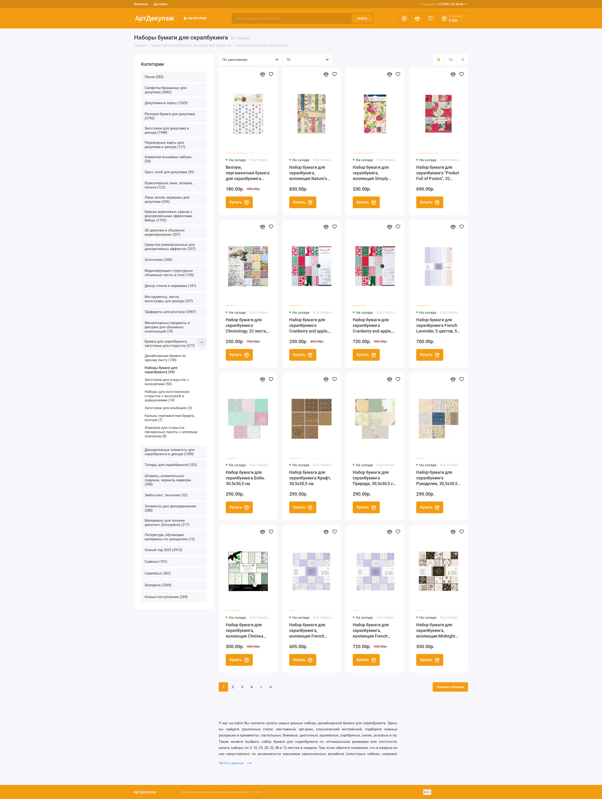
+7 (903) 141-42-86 (441, 4)
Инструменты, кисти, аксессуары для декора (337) (169, 299)
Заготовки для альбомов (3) (168, 408)
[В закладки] (271, 74)
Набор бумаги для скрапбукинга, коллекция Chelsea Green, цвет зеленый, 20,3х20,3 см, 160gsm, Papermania (247, 630)
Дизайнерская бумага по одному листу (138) (165, 358)
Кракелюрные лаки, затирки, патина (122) (169, 185)
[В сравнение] (262, 74)
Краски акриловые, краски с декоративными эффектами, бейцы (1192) (169, 216)
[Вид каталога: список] (450, 59)
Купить (236, 202)
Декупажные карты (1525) (166, 103)
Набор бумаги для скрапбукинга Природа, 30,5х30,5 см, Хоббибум (375, 478)
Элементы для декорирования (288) (170, 508)
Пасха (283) (154, 77)
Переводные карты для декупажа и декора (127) (165, 145)
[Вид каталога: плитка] (438, 59)
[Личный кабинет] (404, 18)
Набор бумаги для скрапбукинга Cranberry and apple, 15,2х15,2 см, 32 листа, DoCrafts (311, 325)
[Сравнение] (417, 18)
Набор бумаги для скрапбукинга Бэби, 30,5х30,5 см (245, 478)
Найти (362, 18)
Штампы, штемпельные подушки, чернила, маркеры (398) (168, 480)
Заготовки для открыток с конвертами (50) (167, 382)
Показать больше (450, 687)
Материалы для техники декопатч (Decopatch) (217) (167, 522)
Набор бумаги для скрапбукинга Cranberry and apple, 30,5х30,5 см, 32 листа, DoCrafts (375, 325)
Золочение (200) (158, 260)
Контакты (141, 4)
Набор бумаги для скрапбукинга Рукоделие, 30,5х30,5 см (436, 478)
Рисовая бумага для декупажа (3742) (170, 116)
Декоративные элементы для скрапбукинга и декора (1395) (169, 452)
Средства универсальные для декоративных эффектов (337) (170, 247)
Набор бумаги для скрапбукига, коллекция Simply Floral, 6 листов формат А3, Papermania (371, 173)
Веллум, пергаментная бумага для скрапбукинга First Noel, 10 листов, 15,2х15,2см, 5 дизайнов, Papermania (248, 173)
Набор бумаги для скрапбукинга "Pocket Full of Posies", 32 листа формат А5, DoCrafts (437, 173)
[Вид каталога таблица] (462, 59)
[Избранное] (430, 18)
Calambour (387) (158, 573)
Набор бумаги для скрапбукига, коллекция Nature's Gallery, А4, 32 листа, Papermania (309, 173)
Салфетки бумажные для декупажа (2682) (165, 90)
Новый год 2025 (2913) (163, 550)
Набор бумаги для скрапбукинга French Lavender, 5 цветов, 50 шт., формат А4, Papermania (437, 325)
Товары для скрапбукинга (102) (171, 465)
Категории (197, 18)
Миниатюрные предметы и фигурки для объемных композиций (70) (167, 327)
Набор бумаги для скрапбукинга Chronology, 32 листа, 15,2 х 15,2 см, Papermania (246, 325)
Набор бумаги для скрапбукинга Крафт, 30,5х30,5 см (310, 478)
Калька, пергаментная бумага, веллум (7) (169, 418)
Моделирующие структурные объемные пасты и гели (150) (169, 273)
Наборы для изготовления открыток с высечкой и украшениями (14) (167, 396)
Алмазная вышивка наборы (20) (168, 159)
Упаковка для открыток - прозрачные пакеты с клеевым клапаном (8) (171, 432)
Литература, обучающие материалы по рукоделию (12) (170, 537)
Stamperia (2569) (158, 585)
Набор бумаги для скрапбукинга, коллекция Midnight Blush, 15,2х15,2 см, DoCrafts (435, 630)
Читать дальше (232, 763)
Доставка (160, 4)
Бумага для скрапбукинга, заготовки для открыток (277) (170, 343)
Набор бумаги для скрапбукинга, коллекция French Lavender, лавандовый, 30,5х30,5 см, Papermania (375, 630)
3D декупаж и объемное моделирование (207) (165, 232)
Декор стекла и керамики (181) (170, 286)
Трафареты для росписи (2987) (170, 312)
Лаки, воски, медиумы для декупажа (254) (167, 199)
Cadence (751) (156, 562)
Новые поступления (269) (166, 597)
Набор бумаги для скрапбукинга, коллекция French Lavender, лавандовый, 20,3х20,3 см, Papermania (311, 630)
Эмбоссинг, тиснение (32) (166, 495)
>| (270, 687)
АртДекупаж (154, 18)
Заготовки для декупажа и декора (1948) (167, 130)
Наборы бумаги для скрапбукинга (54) (161, 370)
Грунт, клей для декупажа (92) (169, 172)
